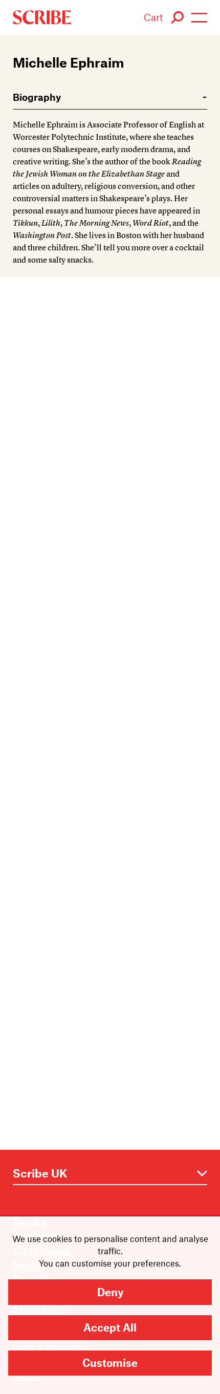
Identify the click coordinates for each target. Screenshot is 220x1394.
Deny (110, 1291)
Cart (153, 17)
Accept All (110, 1327)
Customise (110, 1362)
